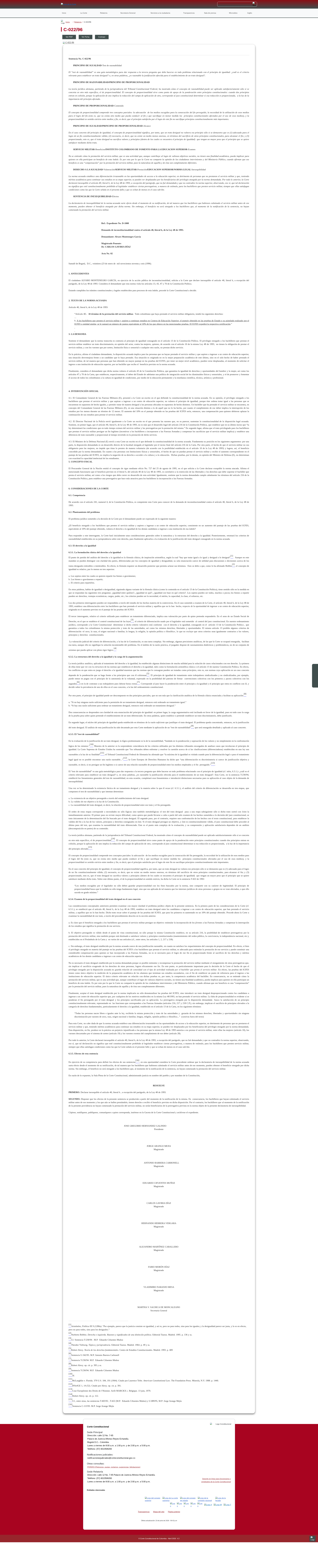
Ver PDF (69, 37)
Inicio (68, 22)
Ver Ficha (85, 37)
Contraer (101, 37)
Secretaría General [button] (127, 13)
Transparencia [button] (189, 13)
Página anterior (174, 1512)
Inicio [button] (64, 13)
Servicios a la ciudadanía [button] (160, 13)
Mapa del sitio (158, 1512)
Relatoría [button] (103, 13)
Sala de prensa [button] (210, 13)
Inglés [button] (249, 13)
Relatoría (77, 22)
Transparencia (143, 1512)
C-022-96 (69, 42)
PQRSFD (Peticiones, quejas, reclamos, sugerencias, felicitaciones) (113, 1467)
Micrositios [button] (233, 13)
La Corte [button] (83, 13)
